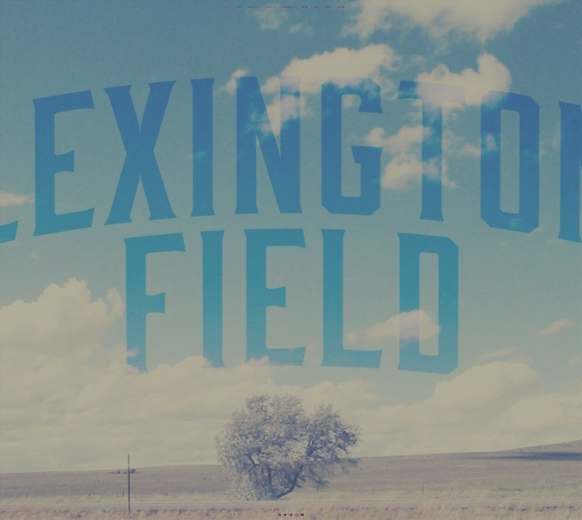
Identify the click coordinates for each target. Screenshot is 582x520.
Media (305, 7)
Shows (269, 7)
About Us (252, 7)
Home (239, 7)
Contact (341, 7)
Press (316, 7)
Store (328, 7)
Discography (287, 7)
